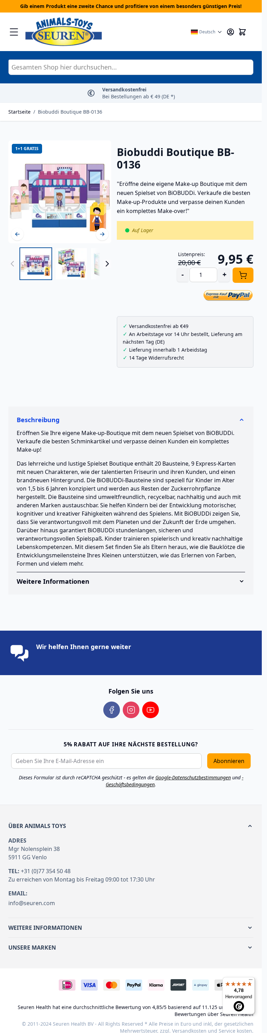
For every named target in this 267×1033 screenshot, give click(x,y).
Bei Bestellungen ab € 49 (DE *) (138, 93)
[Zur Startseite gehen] (104, 31)
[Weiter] (102, 234)
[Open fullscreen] (59, 191)
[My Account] (230, 32)
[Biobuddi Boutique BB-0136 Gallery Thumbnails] (59, 263)
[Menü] (250, 981)
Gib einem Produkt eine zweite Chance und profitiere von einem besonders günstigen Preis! (131, 6)
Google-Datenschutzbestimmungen (193, 777)
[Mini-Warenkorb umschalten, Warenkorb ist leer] (242, 32)
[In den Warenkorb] (243, 275)
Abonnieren (228, 761)
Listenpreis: (191, 254)
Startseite (19, 111)
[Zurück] (17, 234)
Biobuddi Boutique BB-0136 (70, 111)
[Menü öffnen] (13, 32)
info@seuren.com (31, 903)
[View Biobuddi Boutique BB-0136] (35, 263)
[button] (130, 826)
